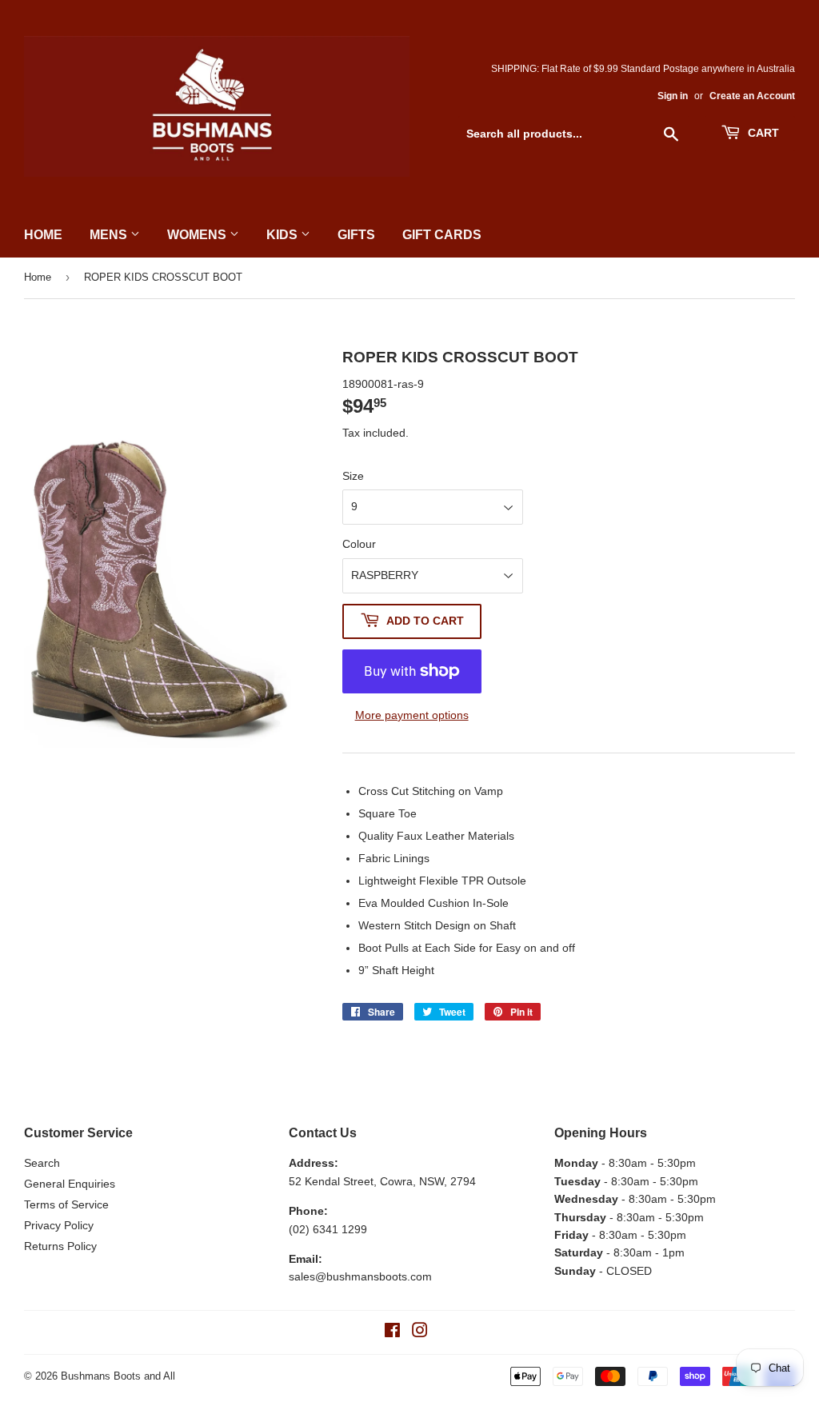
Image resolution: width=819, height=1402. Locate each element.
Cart (762, 132)
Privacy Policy (59, 1225)
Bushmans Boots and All (118, 1376)
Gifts (356, 235)
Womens (198, 235)
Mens (110, 235)
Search (42, 1162)
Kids (283, 235)
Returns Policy (60, 1246)
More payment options (412, 715)
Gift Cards (441, 235)
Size (353, 475)
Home (43, 235)
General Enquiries (69, 1183)
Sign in (672, 96)
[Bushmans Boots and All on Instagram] (420, 1332)
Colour (359, 543)
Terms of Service (66, 1204)
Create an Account (752, 96)
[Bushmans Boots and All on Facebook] (392, 1332)
